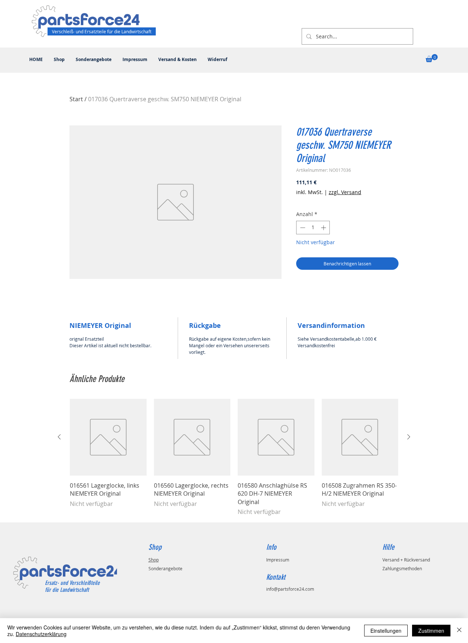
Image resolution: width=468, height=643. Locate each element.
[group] (234, 457)
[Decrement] (301, 227)
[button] (432, 58)
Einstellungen (385, 630)
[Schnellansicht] (108, 437)
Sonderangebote (165, 568)
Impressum (277, 560)
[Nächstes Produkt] (408, 436)
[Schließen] (459, 630)
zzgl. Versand (345, 192)
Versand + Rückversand (406, 560)
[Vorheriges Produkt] (59, 436)
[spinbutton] (313, 227)
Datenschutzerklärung (41, 634)
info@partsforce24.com (290, 589)
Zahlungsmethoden (402, 568)
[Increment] (324, 227)
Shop (153, 560)
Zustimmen (431, 630)
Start (76, 99)
